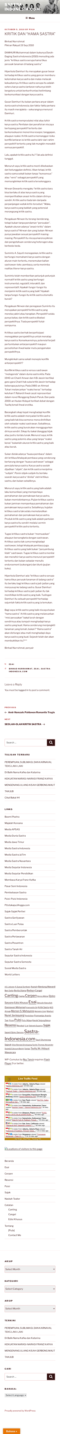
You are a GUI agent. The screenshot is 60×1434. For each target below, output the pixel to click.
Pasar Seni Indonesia (16, 886)
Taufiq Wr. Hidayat (40, 1048)
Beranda (9, 1161)
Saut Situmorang (43, 1040)
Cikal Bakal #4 (12, 797)
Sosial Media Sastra (15, 968)
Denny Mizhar (42, 996)
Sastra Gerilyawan (14, 917)
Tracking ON (36, 1139)
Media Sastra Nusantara (18, 861)
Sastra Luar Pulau (14, 924)
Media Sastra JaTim (15, 854)
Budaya (31, 990)
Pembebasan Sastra (15, 892)
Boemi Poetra (12, 816)
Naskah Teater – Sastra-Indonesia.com (21, 1091)
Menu (32, 18)
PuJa (32, 29)
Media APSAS (12, 829)
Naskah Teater (12, 1198)
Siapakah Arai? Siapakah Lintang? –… (20, 1125)
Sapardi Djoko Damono (14, 1032)
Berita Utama (20, 990)
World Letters (12, 974)
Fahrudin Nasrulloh (44, 1003)
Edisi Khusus (21, 1002)
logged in (23, 690)
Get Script (18, 1139)
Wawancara (10, 1052)
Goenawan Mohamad (15, 1007)
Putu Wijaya (27, 1020)
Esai (11, 664)
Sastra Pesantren (14, 943)
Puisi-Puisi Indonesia (16, 898)
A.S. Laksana (9, 987)
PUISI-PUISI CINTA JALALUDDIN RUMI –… (26, 1114)
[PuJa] (11, 1230)
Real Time (26, 1139)
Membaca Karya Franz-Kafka (20, 879)
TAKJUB (9, 791)
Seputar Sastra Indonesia (18, 955)
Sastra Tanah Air (13, 949)
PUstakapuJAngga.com (17, 905)
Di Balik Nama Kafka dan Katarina (22, 772)
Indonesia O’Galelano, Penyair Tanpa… (21, 1131)
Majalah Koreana (14, 823)
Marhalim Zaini (40, 1011)
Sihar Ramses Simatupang (22, 1045)
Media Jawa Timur (14, 842)
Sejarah (8, 1044)
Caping (21, 996)
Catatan (9, 1205)
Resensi (10, 1025)
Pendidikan (29, 1016)
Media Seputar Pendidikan (19, 873)
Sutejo (27, 1048)
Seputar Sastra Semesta (18, 962)
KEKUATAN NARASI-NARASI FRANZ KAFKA (29, 778)
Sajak (46, 1025)
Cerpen (31, 996)
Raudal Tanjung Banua (41, 1020)
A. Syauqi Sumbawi (22, 987)
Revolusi (20, 1025)
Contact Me (14, 1235)
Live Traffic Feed (27, 1078)
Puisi (17, 1020)
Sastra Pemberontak (16, 930)
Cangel (38, 990)
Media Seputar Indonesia (18, 867)
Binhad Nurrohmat (21, 669)
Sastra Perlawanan (15, 936)
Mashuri (50, 1011)
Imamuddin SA (32, 1007)
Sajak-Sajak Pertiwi (15, 911)
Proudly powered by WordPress (20, 1410)
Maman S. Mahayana (22, 1011)
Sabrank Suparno (36, 1026)
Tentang (9, 1226)
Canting (11, 995)
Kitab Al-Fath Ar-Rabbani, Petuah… (25, 1120)
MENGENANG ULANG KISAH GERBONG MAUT (30, 785)
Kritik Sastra (43, 1007)
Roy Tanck (28, 1059)
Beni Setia (9, 990)
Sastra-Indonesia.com (22, 6)
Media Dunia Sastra (15, 835)
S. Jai (26, 1026)
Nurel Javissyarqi (14, 1015)
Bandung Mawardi (46, 986)
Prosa (11, 1020)
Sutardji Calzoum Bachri (14, 1049)
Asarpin (34, 987)
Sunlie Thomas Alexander (42, 1045)
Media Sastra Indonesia (17, 848)
